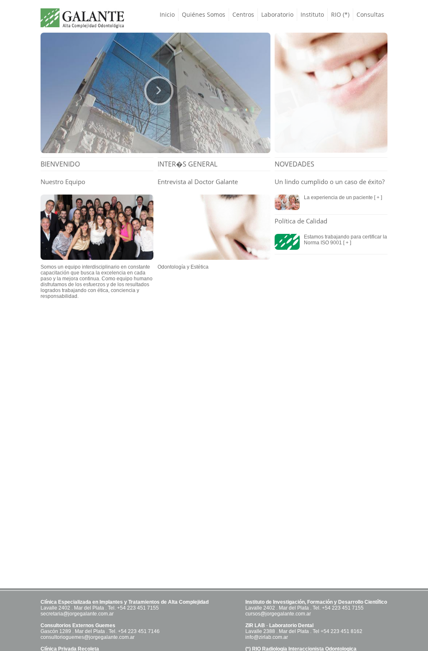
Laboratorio (277, 14)
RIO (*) (340, 14)
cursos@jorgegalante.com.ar (278, 614)
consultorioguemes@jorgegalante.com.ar (88, 637)
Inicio (167, 14)
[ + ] (377, 197)
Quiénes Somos (203, 14)
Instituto (312, 14)
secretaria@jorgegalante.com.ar (77, 614)
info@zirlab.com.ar (266, 637)
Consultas (370, 14)
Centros (243, 14)
